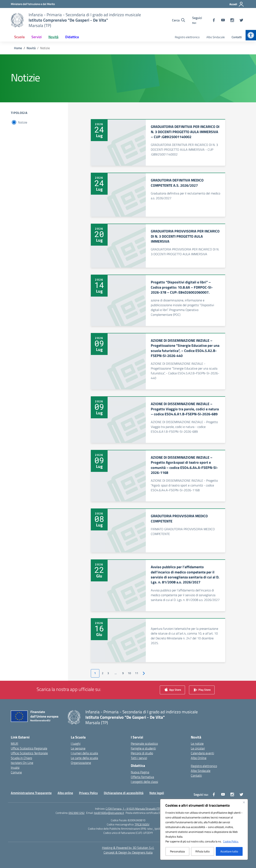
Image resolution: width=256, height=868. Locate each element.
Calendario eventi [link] (202, 753)
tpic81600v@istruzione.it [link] (109, 813)
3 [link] (108, 673)
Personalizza (177, 851)
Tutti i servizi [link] (139, 757)
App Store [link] (175, 690)
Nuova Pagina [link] (140, 772)
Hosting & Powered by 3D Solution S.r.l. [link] (128, 847)
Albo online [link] (65, 792)
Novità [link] (53, 37)
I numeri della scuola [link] (84, 753)
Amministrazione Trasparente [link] (31, 792)
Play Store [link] (204, 690)
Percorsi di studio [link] (142, 753)
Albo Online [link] (198, 757)
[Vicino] (243, 802)
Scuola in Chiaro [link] (21, 757)
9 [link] (123, 673)
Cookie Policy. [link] (231, 841)
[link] (251, 35)
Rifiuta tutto (202, 851)
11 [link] (136, 673)
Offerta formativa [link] (142, 776)
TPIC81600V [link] (142, 824)
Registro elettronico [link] (187, 37)
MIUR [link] (14, 743)
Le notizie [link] (197, 743)
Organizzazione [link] (81, 762)
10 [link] (129, 673)
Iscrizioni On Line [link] (22, 762)
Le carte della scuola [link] (84, 757)
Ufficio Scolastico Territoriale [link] (29, 753)
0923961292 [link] (77, 813)
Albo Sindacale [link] (215, 37)
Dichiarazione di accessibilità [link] (123, 792)
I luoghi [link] (75, 743)
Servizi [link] (36, 37)
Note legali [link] (156, 792)
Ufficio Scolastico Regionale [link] (29, 748)
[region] (204, 829)
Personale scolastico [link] (144, 743)
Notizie (22, 122)
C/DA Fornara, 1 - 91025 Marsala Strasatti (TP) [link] (133, 808)
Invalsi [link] (15, 767)
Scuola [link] (19, 37)
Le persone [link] (78, 748)
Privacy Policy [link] (88, 792)
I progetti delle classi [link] (144, 781)
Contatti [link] (237, 37)
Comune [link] (16, 772)
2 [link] (102, 673)
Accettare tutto (229, 851)
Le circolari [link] (198, 748)
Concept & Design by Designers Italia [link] (128, 852)
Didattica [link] (72, 37)
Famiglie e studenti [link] (143, 748)
